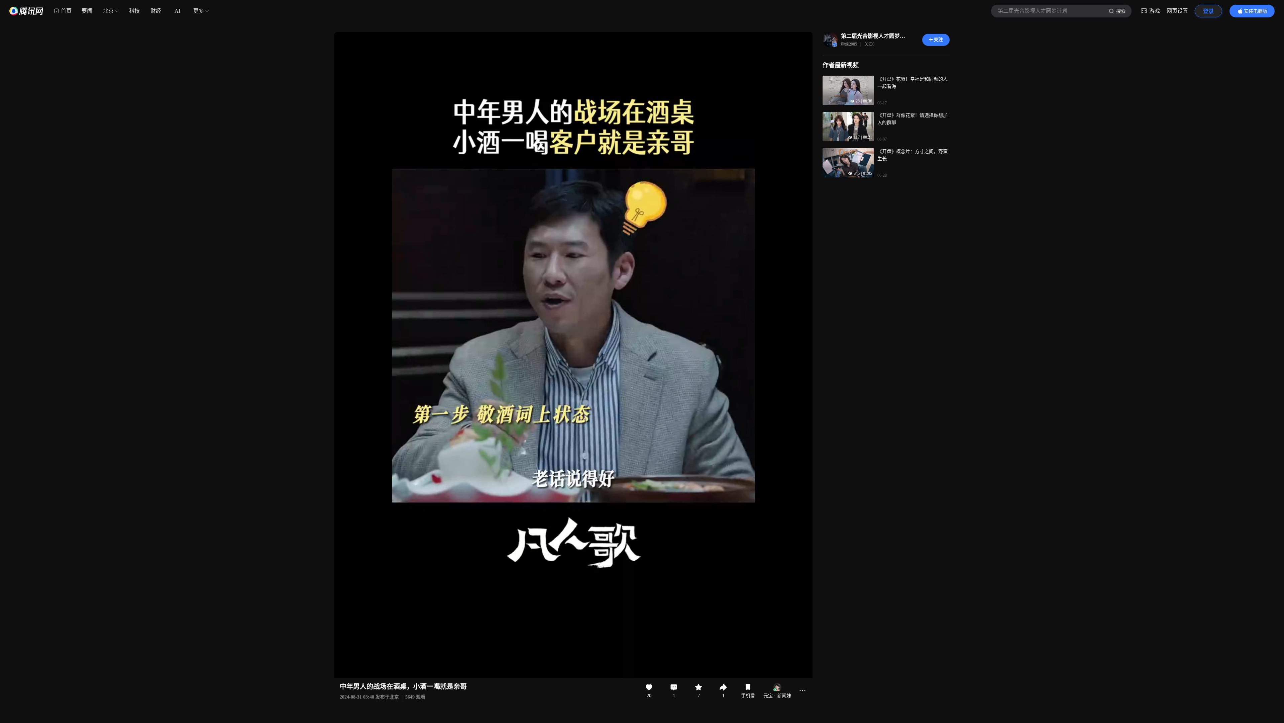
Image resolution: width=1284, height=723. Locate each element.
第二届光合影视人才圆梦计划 (873, 36)
